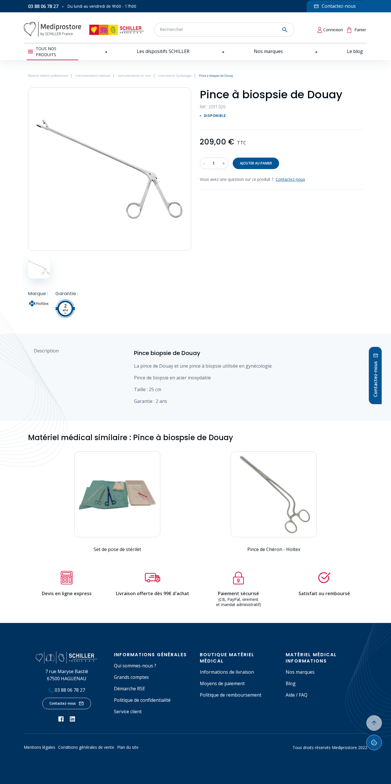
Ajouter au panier (256, 163)
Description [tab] (46, 351)
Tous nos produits (46, 51)
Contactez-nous (63, 703)
